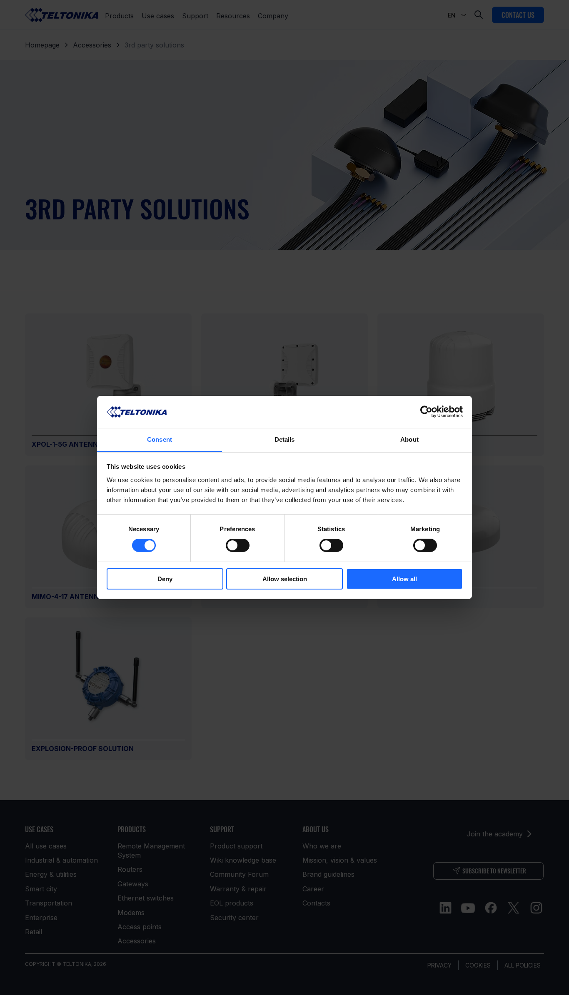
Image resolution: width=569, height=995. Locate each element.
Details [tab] (285, 439)
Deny (164, 578)
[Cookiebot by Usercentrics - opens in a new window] (426, 411)
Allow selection (284, 578)
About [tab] (409, 439)
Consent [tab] (159, 439)
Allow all (404, 578)
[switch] (238, 545)
